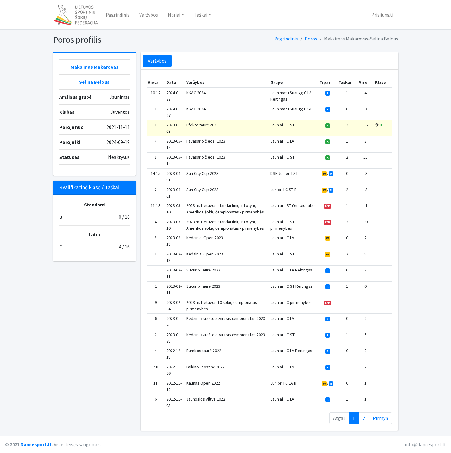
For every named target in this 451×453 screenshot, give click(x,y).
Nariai (174, 15)
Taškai (200, 15)
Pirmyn (380, 418)
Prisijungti (382, 15)
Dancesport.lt (36, 444)
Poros (311, 39)
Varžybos (148, 15)
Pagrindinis (117, 15)
